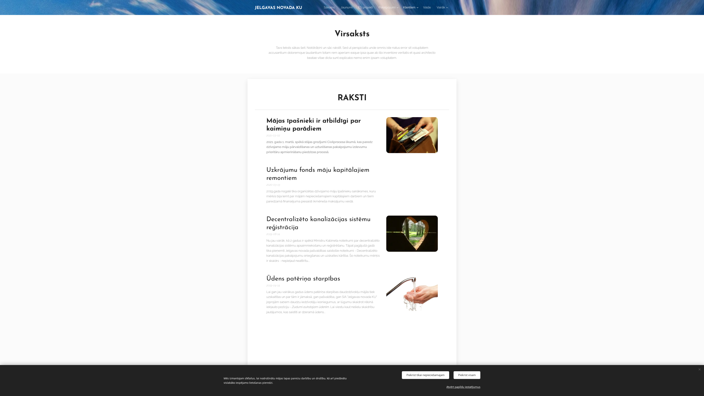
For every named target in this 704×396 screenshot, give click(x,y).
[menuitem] (330, 7)
